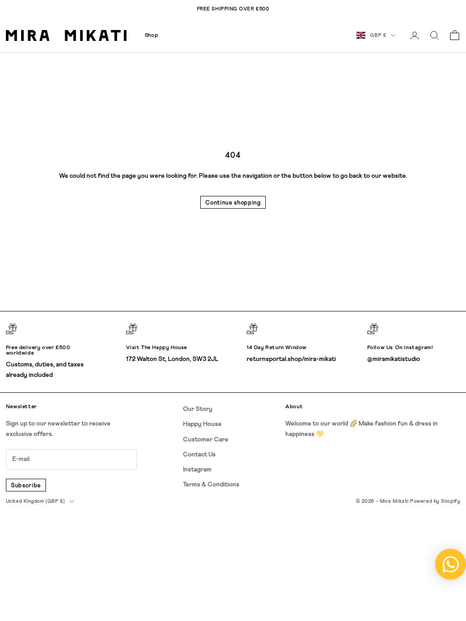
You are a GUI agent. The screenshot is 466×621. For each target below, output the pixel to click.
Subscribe (26, 486)
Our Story (198, 409)
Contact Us (199, 454)
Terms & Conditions (211, 484)
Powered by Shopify (435, 501)
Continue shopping (232, 203)
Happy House (202, 424)
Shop (151, 35)
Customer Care (205, 439)
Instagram (197, 469)
